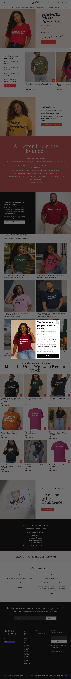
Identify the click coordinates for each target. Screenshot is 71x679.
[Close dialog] (57, 322)
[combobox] (39, 335)
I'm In (48, 356)
